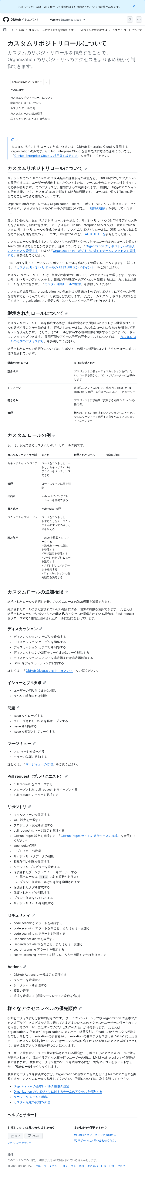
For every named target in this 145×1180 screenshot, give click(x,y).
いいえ (35, 1135)
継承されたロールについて (36, 313)
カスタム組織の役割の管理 (32, 1102)
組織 (21, 30)
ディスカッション (23, 629)
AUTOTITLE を (95, 234)
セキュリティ (19, 915)
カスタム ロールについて (127, 30)
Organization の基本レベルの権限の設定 (41, 1086)
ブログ (121, 1166)
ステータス (69, 1166)
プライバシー (52, 1166)
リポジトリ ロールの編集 (31, 1097)
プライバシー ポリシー (19, 1142)
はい (17, 1135)
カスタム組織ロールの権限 (63, 284)
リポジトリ (17, 807)
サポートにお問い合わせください (97, 1140)
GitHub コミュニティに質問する (97, 1134)
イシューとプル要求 (25, 682)
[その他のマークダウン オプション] (46, 82)
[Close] (134, 6)
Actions (15, 967)
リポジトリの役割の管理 (92, 30)
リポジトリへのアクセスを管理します (51, 30)
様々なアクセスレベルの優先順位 (42, 1008)
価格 (81, 1166)
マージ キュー (19, 743)
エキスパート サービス (100, 1166)
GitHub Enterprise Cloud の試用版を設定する (46, 156)
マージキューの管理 (39, 764)
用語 (38, 1166)
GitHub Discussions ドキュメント (49, 670)
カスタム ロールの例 (29, 435)
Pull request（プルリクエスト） (35, 776)
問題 (11, 708)
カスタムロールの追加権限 (35, 592)
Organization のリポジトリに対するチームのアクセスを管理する (58, 1091)
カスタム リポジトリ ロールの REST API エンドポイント (55, 267)
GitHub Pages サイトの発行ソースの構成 (89, 836)
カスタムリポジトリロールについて (45, 168)
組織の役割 (97, 208)
